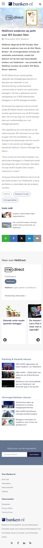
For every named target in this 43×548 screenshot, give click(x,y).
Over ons (5, 479)
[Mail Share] (37, 238)
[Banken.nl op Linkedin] (24, 543)
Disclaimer (6, 504)
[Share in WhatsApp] (6, 238)
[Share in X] (21, 238)
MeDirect (15, 147)
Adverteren (6, 483)
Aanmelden (34, 454)
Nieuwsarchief (7, 487)
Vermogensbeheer (10, 200)
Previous (5, 340)
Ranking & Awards (22, 194)
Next (38, 340)
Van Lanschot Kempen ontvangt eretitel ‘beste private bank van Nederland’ (24, 225)
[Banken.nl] (25, 2)
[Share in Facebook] (14, 238)
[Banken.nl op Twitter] (12, 543)
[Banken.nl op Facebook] (18, 543)
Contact (5, 491)
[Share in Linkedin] (29, 238)
